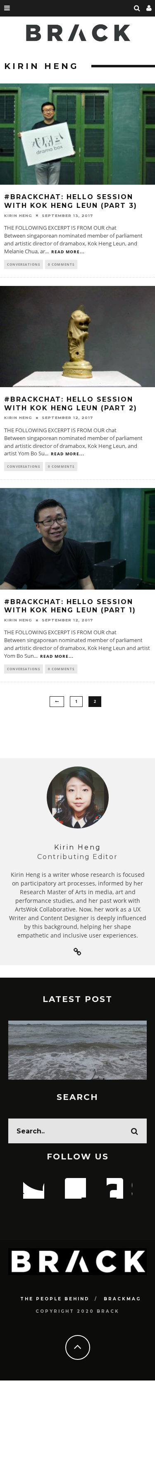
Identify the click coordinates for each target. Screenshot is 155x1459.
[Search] (137, 8)
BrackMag (122, 1299)
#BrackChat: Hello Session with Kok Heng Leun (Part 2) (70, 403)
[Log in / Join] (149, 8)
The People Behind (55, 1299)
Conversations (23, 264)
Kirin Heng (18, 215)
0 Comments (61, 264)
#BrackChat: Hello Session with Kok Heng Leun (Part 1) (70, 606)
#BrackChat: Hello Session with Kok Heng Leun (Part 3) (70, 201)
